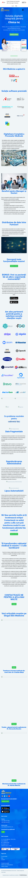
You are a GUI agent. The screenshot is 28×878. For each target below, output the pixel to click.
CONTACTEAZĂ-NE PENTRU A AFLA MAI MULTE (14, 597)
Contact (3, 859)
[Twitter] (5, 796)
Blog (2, 858)
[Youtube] (9, 796)
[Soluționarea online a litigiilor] (15, 849)
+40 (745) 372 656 (5, 820)
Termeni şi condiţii (5, 863)
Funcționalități (4, 856)
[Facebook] (2, 796)
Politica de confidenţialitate (7, 864)
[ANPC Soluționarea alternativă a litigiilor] (5, 849)
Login (13, 5)
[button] (23, 10)
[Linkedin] (7, 796)
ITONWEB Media (23, 875)
